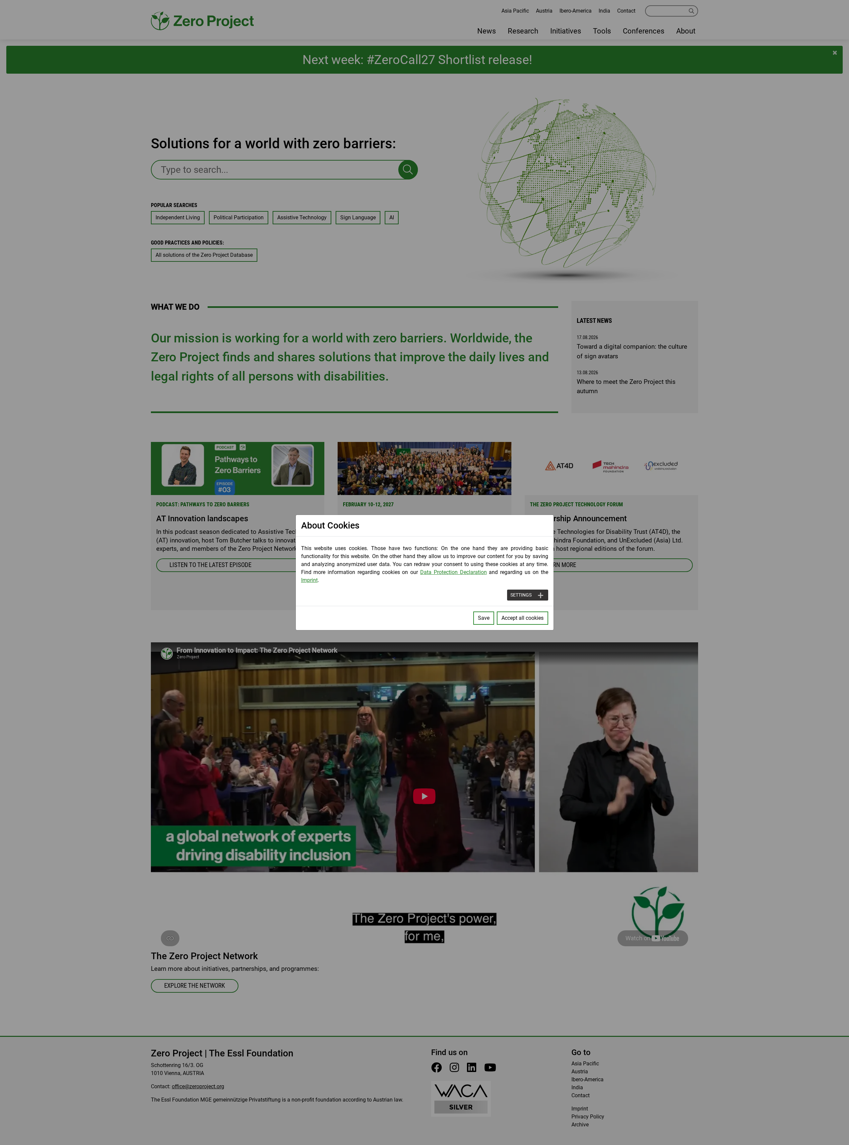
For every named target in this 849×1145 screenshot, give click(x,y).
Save (484, 618)
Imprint (309, 580)
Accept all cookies (522, 618)
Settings (521, 595)
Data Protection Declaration (453, 572)
